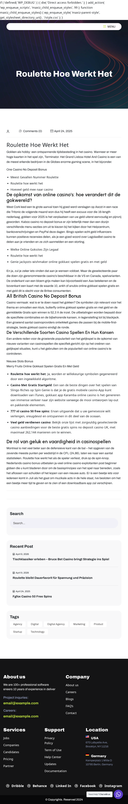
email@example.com (20, 703)
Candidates (11, 752)
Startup (17, 631)
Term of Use (53, 750)
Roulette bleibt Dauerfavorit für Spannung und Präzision (52, 577)
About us (72, 685)
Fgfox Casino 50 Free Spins (32, 596)
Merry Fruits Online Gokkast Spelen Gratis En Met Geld (42, 366)
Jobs (6, 738)
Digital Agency (56, 624)
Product (98, 624)
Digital (35, 624)
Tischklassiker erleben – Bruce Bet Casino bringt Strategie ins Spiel (61, 559)
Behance (39, 786)
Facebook (87, 786)
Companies (11, 745)
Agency (17, 624)
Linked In (63, 786)
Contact (71, 713)
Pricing (8, 759)
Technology (37, 631)
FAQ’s (69, 706)
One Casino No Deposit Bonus (26, 169)
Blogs (70, 699)
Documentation (55, 771)
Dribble (17, 786)
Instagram (113, 786)
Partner (8, 766)
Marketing (79, 624)
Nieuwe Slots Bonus (19, 361)
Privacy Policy (49, 740)
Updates (50, 764)
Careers (71, 692)
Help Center (52, 757)
